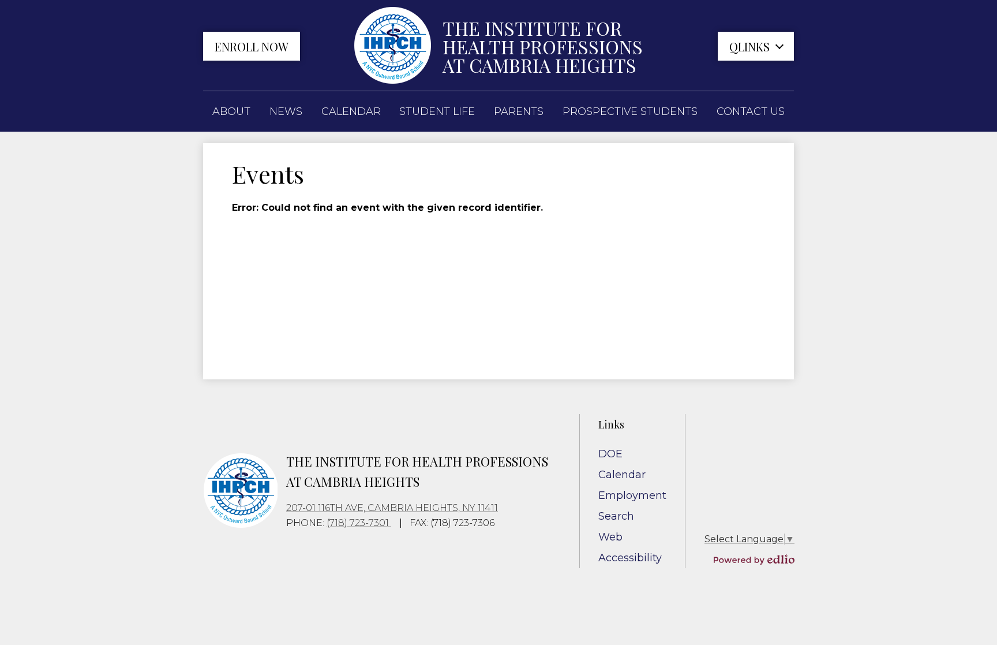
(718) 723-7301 (359, 522)
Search (616, 516)
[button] (231, 111)
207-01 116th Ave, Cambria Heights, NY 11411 (392, 507)
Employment (632, 495)
